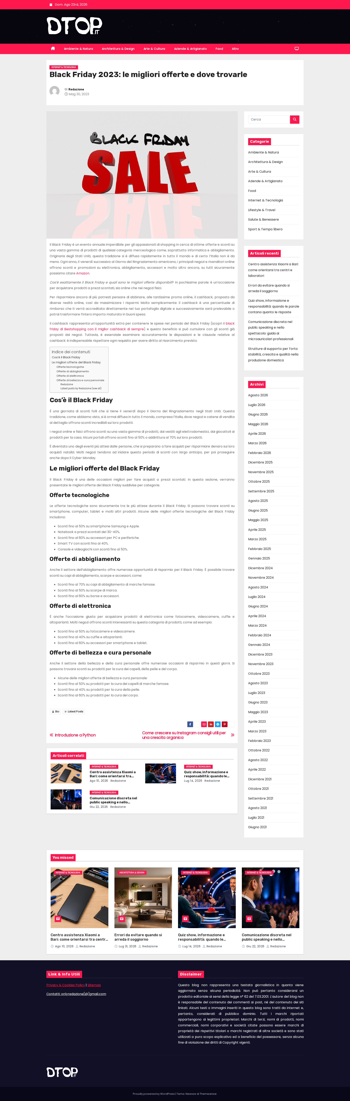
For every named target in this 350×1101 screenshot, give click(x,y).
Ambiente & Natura (78, 49)
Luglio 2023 (256, 693)
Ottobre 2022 (259, 750)
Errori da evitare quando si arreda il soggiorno (138, 937)
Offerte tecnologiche (70, 367)
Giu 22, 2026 (99, 807)
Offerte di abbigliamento (73, 371)
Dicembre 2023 (260, 654)
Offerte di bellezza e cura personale (80, 380)
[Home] (53, 49)
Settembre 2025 (261, 491)
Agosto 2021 (257, 808)
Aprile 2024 (257, 616)
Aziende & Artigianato (190, 49)
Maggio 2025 (258, 520)
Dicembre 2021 (260, 779)
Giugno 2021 (257, 827)
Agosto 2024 (258, 587)
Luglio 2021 (256, 817)
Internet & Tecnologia (63, 67)
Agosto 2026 (258, 395)
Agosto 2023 (258, 683)
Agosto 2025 (258, 500)
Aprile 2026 (257, 433)
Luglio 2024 (257, 596)
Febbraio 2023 (259, 740)
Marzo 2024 (257, 625)
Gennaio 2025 (259, 558)
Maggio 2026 (258, 424)
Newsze (191, 1094)
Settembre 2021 (260, 798)
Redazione (76, 89)
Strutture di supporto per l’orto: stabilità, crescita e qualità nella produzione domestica (273, 354)
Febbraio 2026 (259, 453)
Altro (235, 49)
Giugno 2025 (258, 510)
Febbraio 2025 (259, 549)
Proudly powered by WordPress (154, 1094)
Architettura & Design (118, 49)
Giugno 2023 (258, 702)
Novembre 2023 (260, 664)
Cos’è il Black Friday (66, 357)
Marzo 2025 (257, 539)
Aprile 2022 (257, 769)
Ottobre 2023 (259, 673)
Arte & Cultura (154, 49)
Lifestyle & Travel (261, 210)
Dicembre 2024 (260, 568)
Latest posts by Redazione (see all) (81, 388)
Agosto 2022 (258, 760)
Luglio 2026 (256, 405)
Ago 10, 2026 (99, 781)
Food (219, 49)
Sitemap (94, 985)
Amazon (82, 273)
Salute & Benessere (263, 219)
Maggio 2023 (258, 712)
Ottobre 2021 (258, 788)
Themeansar (208, 1094)
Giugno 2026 (258, 414)
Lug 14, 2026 (193, 781)
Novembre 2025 (261, 472)
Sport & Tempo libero (265, 229)
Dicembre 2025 (260, 462)
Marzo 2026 (257, 443)
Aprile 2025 (257, 529)
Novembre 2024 (261, 577)
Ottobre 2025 (259, 481)
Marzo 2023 (257, 731)
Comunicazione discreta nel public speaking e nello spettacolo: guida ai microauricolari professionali (268, 942)
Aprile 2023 (257, 721)
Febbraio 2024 (259, 635)
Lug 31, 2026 (128, 946)
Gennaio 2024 (259, 644)
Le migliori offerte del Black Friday (76, 362)
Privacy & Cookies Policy (65, 985)
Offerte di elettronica (70, 376)
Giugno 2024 (258, 606)
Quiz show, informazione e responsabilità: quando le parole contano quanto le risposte (273, 306)
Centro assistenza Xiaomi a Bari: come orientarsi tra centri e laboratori (113, 776)
